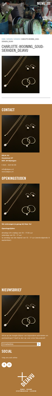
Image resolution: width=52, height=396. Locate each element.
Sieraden (9, 39)
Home (3, 39)
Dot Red (34, 391)
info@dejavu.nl (8, 169)
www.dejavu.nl (7, 172)
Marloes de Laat (24, 391)
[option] (26, 17)
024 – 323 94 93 (9, 165)
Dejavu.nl (22, 389)
